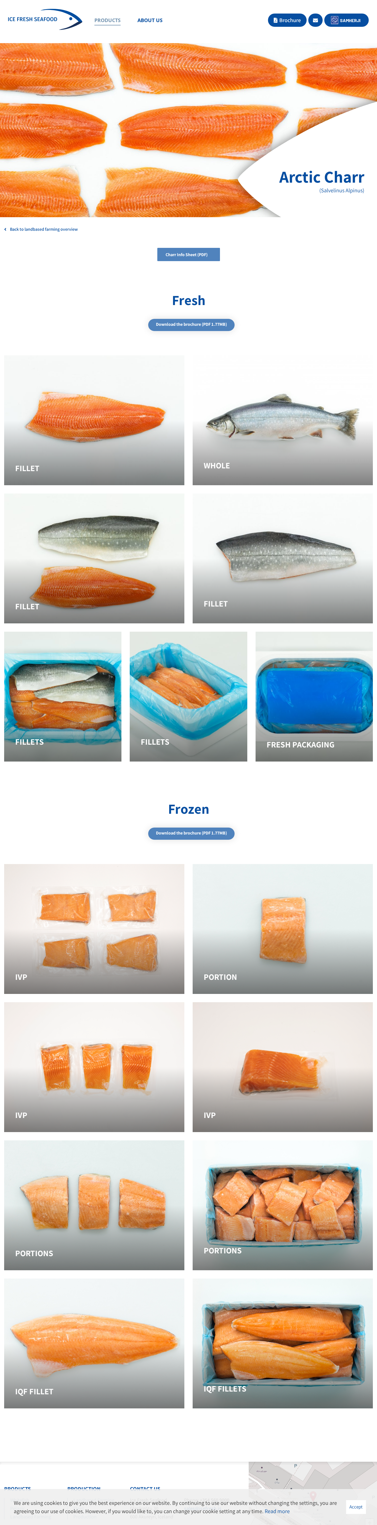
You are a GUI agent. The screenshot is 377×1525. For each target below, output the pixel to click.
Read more (277, 1511)
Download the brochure (191, 324)
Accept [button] (356, 1507)
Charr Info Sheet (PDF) (187, 255)
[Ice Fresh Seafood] (45, 20)
